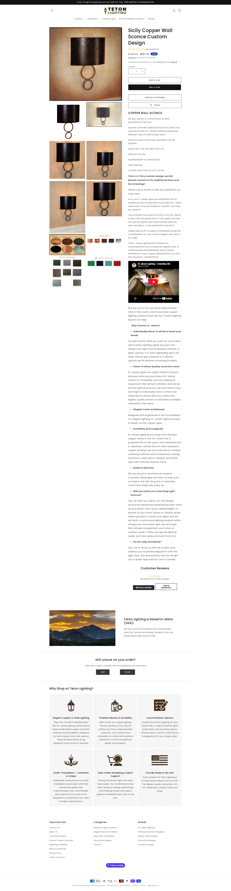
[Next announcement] (180, 2)
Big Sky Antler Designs (148, 836)
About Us (53, 832)
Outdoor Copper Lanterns (105, 827)
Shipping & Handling (58, 844)
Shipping (131, 58)
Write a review (143, 587)
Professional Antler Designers (151, 832)
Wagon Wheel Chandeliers (106, 832)
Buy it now (154, 87)
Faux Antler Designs (102, 840)
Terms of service (138, 885)
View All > (98, 844)
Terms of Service (57, 857)
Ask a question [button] (166, 586)
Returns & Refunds (57, 849)
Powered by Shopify (98, 885)
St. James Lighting (146, 827)
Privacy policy (125, 885)
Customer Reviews (57, 836)
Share (157, 105)
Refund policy (112, 885)
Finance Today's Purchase (61, 840)
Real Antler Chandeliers (104, 836)
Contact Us (54, 827)
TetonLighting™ (85, 885)
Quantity (131, 66)
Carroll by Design (146, 844)
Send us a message (155, 97)
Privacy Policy (55, 853)
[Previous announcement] (50, 2)
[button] (52, 10)
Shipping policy (153, 885)
